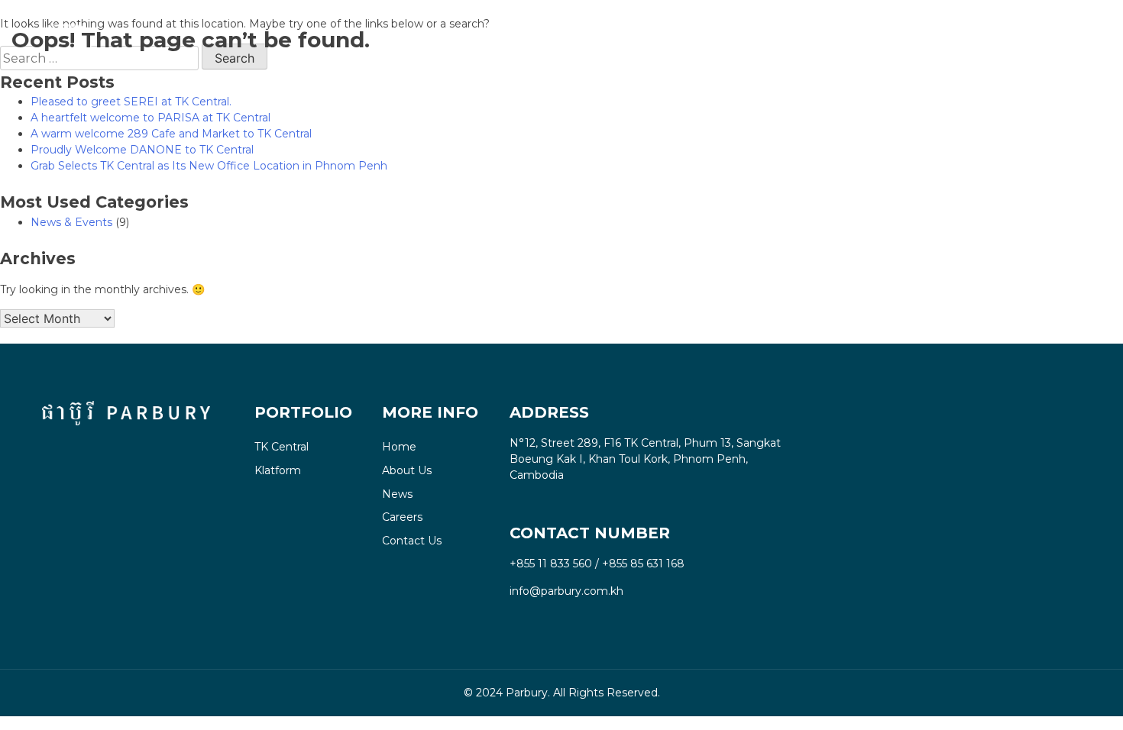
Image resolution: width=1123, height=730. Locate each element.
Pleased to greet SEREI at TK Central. (131, 101)
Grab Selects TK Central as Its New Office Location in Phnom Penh (209, 166)
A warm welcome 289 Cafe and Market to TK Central (171, 134)
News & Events (71, 222)
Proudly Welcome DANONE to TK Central (142, 150)
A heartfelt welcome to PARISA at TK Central (150, 117)
